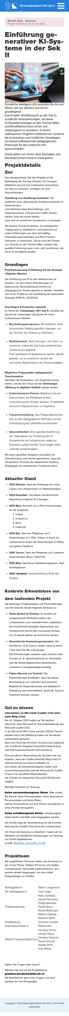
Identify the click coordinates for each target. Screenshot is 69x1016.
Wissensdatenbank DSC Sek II (37, 5)
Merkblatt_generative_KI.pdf (29, 843)
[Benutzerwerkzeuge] (61, 65)
